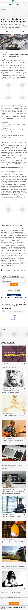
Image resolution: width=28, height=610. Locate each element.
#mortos (18, 270)
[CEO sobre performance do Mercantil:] (14, 504)
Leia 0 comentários (14, 295)
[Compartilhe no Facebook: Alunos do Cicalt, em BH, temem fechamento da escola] (24, 564)
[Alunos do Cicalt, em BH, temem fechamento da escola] (14, 554)
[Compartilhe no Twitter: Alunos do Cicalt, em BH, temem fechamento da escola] (25, 564)
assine (25, 297)
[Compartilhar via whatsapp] (19, 290)
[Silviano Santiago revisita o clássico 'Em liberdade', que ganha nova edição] (14, 378)
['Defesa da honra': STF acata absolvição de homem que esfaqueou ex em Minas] (14, 479)
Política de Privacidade (5, 600)
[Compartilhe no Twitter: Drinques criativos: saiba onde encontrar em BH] (25, 539)
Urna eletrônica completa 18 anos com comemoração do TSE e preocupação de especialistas (12, 466)
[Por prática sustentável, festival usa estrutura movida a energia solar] (14, 428)
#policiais (23, 270)
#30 (2, 272)
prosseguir (14, 603)
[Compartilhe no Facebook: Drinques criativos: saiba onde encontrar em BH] (24, 539)
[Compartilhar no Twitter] (17, 290)
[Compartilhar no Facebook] (14, 290)
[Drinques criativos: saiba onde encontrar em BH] (14, 529)
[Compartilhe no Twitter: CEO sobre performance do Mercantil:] (25, 514)
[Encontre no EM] (26, 4)
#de (11, 270)
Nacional (5, 7)
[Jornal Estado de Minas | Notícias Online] (14, 5)
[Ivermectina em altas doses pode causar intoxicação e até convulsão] (14, 354)
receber (14, 284)
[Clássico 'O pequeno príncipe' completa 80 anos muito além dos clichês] (14, 403)
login (19, 297)
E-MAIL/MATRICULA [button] (14, 319)
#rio (14, 270)
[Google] (14, 317)
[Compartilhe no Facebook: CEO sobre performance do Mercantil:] (24, 514)
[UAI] (13, 1)
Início (1, 7)
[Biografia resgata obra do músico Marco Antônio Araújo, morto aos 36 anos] (14, 579)
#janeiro (8, 270)
